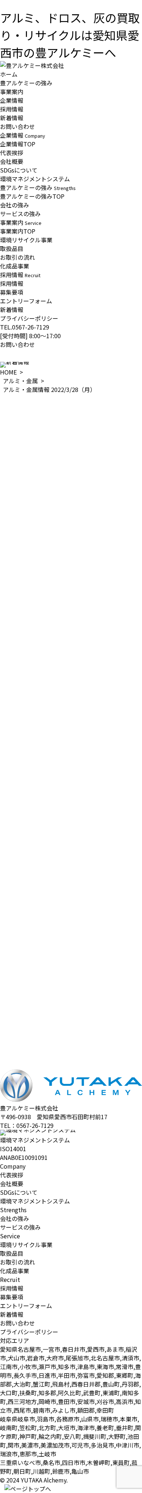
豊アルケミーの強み (26, 82)
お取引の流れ (17, 257)
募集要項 (11, 292)
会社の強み (14, 205)
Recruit (10, 1279)
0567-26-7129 (35, 1125)
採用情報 (11, 109)
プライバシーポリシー (29, 318)
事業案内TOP (17, 231)
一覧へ (8, 1012)
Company (12, 1166)
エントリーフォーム (26, 300)
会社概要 (11, 161)
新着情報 (11, 117)
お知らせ (11, 1028)
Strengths (13, 1209)
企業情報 (11, 100)
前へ (6, 1004)
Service (10, 1235)
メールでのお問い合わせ (32, 1076)
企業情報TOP (17, 143)
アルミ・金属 (20, 380)
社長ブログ (14, 1045)
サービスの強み (20, 213)
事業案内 (11, 91)
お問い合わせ (17, 126)
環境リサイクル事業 (26, 239)
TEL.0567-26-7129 (24, 327)
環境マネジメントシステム (35, 178)
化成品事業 (14, 266)
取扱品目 (11, 248)
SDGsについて (19, 170)
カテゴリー (14, 1019)
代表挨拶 (11, 152)
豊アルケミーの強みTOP (32, 196)
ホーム (8, 74)
